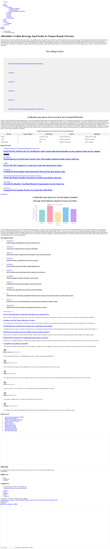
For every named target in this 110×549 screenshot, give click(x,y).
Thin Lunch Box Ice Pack (11, 429)
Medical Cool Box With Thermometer (14, 419)
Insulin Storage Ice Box (10, 425)
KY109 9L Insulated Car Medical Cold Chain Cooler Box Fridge (22, 278)
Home (5, 4)
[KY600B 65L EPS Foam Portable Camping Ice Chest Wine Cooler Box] (9, 282)
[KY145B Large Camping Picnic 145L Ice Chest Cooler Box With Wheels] (10, 287)
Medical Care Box (14, 9)
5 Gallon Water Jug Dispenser (12, 421)
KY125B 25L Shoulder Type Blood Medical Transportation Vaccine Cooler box (34, 184)
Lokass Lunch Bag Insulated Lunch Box (14, 417)
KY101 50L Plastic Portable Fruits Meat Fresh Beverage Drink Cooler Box (32, 178)
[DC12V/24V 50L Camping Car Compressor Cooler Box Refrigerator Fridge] (5, 163)
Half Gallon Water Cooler (11, 430)
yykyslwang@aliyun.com (21, 488)
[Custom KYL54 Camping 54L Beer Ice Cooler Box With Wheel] (7, 188)
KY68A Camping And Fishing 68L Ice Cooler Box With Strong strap (23, 242)
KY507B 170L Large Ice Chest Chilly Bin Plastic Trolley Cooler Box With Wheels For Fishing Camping (32, 301)
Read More (6, 154)
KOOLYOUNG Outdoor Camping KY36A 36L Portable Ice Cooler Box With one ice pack (29, 254)
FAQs (5, 20)
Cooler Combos (10, 18)
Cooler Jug (9, 12)
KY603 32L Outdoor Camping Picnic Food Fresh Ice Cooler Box (22, 260)
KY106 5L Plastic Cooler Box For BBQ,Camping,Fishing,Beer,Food (23, 266)
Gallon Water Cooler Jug (10, 427)
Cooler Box (9, 7)
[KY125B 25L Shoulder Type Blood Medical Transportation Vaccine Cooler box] (7, 182)
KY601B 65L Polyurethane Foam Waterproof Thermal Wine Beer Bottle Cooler (34, 172)
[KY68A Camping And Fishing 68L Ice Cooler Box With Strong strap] (10, 241)
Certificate (9, 23)
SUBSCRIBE (4, 471)
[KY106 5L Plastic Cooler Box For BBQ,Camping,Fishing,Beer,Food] (10, 264)
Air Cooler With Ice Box (39, 500)
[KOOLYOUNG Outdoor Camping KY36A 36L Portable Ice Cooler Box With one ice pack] (9, 252)
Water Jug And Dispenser (11, 418)
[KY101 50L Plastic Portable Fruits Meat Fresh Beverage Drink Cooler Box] (23, 175)
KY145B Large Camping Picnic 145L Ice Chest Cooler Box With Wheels (24, 289)
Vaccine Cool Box (29, 500)
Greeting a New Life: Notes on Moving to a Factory (19, 320)
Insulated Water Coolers (10, 426)
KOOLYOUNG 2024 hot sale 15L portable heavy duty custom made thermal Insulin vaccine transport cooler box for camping (52, 151)
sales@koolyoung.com (9, 488)
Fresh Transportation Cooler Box (17, 11)
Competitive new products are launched (16, 343)
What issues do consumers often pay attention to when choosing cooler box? (27, 332)
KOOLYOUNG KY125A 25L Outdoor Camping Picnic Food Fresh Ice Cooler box (27, 307)
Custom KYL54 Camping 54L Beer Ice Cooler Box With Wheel (28, 190)
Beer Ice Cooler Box (10, 423)
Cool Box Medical (19, 500)
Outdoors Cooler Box (15, 8)
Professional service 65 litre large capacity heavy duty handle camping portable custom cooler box (41, 159)
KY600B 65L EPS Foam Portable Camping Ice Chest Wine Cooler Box (24, 283)
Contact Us (6, 24)
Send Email (3, 502)
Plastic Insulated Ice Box (52, 500)
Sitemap (26, 498)
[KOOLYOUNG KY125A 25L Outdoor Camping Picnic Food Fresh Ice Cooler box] (10, 305)
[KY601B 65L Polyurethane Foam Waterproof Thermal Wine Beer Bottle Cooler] (7, 169)
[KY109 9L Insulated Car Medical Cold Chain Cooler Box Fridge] (10, 276)
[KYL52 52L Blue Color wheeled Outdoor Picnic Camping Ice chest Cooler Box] (9, 270)
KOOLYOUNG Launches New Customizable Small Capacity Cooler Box (26, 338)
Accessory (9, 16)
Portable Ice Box (5, 500)
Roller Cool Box (9, 422)
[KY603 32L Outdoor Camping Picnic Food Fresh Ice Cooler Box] (10, 258)
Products (6, 5)
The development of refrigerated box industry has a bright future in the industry (28, 326)
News (5, 19)
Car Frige (9, 14)
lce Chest (9, 15)
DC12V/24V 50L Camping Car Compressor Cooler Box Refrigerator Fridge (33, 165)
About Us (6, 22)
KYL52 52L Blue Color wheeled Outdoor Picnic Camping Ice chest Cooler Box (26, 272)
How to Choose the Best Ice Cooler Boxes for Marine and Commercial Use (26, 314)
